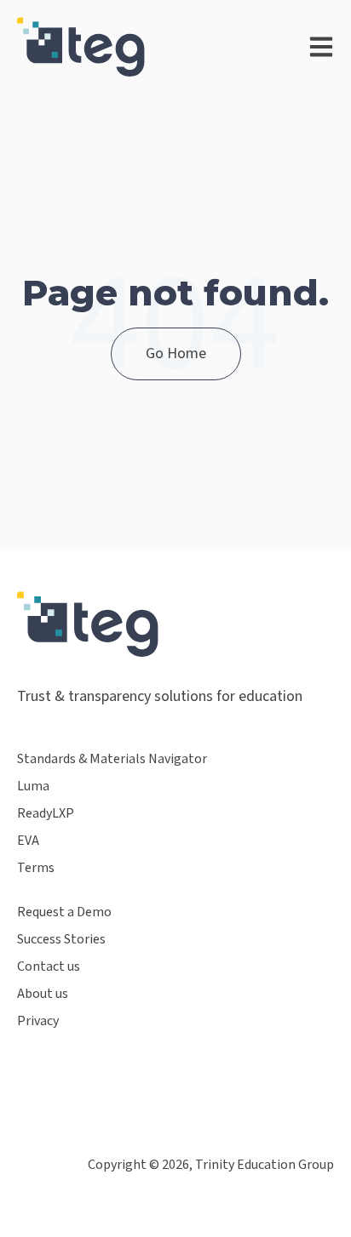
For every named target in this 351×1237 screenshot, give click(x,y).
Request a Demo (64, 912)
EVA (28, 841)
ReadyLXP (45, 814)
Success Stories (61, 940)
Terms (36, 868)
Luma (33, 786)
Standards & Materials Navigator (112, 759)
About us (42, 994)
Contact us (48, 967)
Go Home (176, 353)
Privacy (38, 1021)
